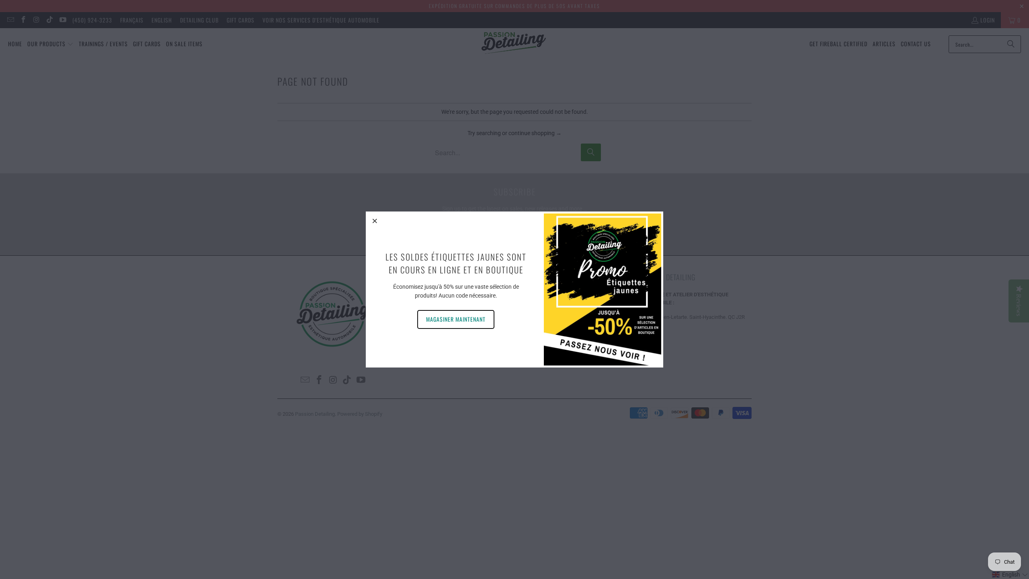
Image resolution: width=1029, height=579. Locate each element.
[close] (375, 221)
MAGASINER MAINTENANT (456, 319)
